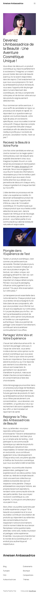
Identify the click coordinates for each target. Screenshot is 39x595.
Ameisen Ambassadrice (13, 3)
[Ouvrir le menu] (34, 3)
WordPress (32, 591)
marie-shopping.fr (22, 166)
